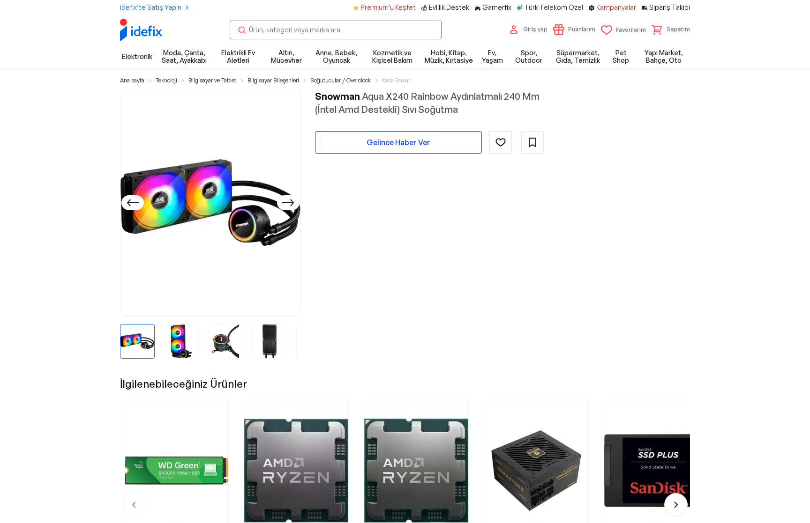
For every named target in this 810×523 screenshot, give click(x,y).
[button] (671, 29)
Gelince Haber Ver (398, 142)
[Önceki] (132, 202)
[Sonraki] (288, 202)
